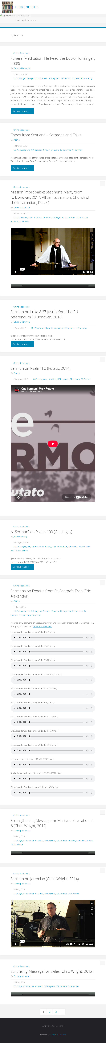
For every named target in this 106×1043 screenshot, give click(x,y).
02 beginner (53, 78)
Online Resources (21, 53)
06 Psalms (85, 379)
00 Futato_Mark (40, 379)
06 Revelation (17, 844)
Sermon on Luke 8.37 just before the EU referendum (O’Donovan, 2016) (44, 314)
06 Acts (25, 221)
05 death (76, 78)
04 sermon (66, 78)
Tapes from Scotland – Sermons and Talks (46, 134)
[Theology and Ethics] (7, 7)
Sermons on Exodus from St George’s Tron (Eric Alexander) (51, 593)
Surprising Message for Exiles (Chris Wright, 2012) (52, 971)
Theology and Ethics (26, 7)
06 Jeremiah (73, 893)
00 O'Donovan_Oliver (23, 217)
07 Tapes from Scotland (29, 615)
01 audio (55, 150)
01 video (47, 217)
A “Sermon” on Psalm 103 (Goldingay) (41, 531)
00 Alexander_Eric (22, 150)
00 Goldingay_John (22, 546)
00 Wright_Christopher (24, 840)
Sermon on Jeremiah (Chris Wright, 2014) (45, 878)
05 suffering (86, 78)
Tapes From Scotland (42, 626)
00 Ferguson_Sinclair (40, 150)
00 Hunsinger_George (24, 78)
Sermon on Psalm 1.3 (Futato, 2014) (40, 368)
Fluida (52, 1034)
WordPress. (61, 1034)
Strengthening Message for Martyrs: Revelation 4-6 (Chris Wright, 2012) (52, 823)
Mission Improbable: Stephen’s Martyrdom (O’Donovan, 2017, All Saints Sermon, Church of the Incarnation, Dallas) (50, 197)
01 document (41, 78)
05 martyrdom (74, 840)
